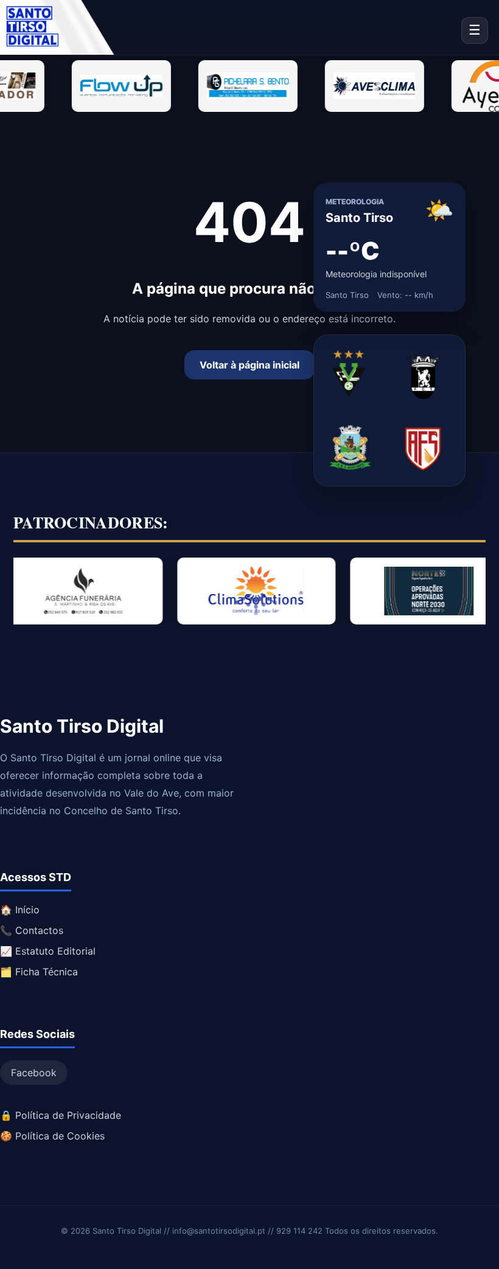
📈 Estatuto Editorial (48, 951)
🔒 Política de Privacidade (60, 1115)
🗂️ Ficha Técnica (39, 972)
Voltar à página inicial (249, 365)
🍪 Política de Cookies (52, 1136)
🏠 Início (20, 910)
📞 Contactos (31, 930)
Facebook (34, 1073)
